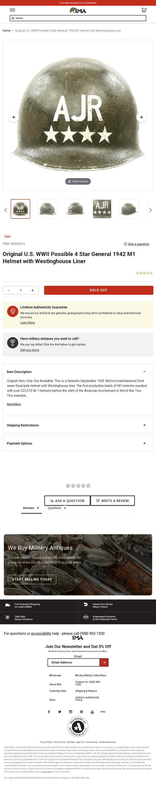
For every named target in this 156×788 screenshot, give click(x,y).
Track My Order (57, 691)
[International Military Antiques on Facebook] (48, 712)
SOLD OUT (99, 290)
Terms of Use (60, 742)
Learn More (27, 322)
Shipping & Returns (86, 691)
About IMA (55, 684)
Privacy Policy (46, 742)
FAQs (52, 700)
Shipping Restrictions (23, 425)
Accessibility (92, 742)
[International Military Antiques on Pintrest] (82, 712)
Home (6, 30)
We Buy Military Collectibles (90, 675)
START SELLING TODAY (32, 579)
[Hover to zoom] (77, 115)
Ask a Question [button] (69, 501)
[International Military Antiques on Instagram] (71, 712)
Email (78, 656)
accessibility (41, 633)
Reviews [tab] (28, 508)
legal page (46, 772)
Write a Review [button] (115, 501)
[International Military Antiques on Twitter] (60, 712)
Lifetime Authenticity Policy (87, 698)
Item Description (19, 372)
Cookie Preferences (107, 742)
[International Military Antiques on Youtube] (93, 712)
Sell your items (29, 350)
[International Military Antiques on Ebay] (104, 712)
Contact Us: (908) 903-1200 (88, 683)
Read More (14, 404)
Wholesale (55, 675)
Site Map (71, 742)
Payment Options (19, 443)
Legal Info (80, 742)
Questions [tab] (54, 508)
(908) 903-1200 (92, 633)
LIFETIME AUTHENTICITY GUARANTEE (78, 3)
